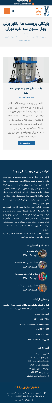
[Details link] (22, 70)
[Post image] (26, 70)
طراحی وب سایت (36, 393)
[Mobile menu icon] (7, 11)
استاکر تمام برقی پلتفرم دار (26, 274)
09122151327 (22, 1)
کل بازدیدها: (43, 372)
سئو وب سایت (21, 393)
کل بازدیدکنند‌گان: (41, 376)
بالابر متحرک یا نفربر (26, 97)
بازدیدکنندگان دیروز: (40, 368)
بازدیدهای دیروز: (41, 365)
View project (25, 143)
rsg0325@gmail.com (22, 4)
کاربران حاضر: (43, 353)
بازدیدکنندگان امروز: (40, 361)
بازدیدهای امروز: (42, 357)
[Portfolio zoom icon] (29, 70)
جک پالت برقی (32, 251)
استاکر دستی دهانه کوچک (26, 262)
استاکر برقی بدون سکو (28, 285)
